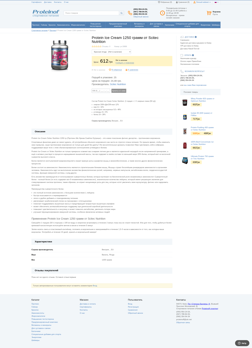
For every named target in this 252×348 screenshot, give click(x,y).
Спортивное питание (40, 30)
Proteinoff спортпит (210, 308)
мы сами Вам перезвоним (195, 85)
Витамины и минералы (41, 325)
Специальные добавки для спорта (46, 334)
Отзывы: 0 (106, 46)
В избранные (117, 70)
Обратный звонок (140, 17)
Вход (95, 286)
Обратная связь (183, 322)
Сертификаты (86, 307)
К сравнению (133, 70)
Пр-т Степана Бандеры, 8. (199, 304)
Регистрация (133, 307)
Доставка (47, 2)
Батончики (36, 331)
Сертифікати (36, 2)
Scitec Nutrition (118, 84)
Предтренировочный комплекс (45, 322)
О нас (66, 2)
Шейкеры (36, 340)
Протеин (52, 30)
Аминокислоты (38, 313)
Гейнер (35, 307)
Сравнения (133, 310)
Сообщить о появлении (125, 63)
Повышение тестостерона (43, 319)
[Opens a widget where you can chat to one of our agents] (242, 343)
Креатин (35, 310)
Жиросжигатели (38, 316)
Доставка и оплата (88, 304)
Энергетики (36, 337)
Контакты (57, 2)
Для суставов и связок (41, 328)
